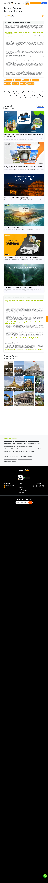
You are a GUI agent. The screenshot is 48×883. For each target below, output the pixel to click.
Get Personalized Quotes (35, 3)
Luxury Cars (8, 83)
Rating (23, 83)
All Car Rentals (9, 79)
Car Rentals (18, 79)
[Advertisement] (24, 422)
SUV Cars (16, 83)
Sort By (31, 83)
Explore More (40, 106)
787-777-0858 (20, 3)
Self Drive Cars (35, 79)
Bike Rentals (26, 79)
